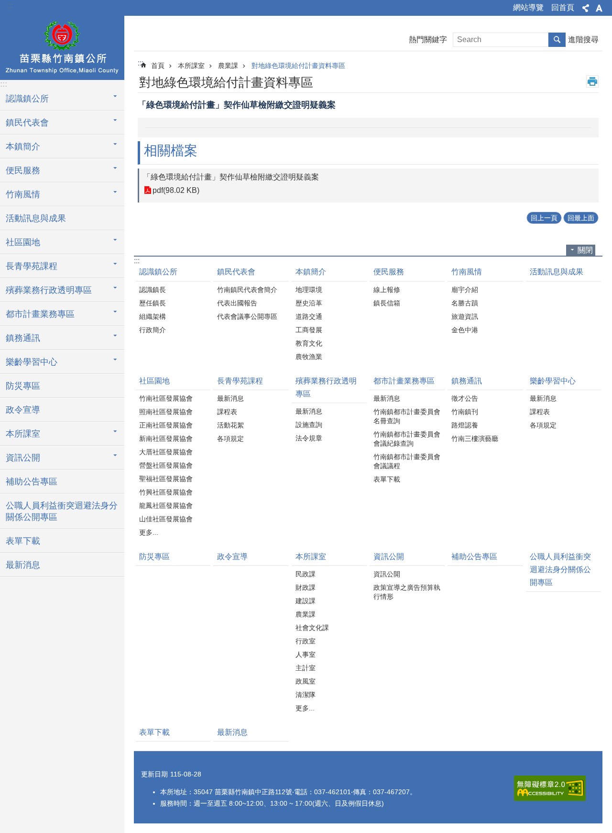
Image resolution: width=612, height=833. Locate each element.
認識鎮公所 (158, 272)
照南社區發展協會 (166, 412)
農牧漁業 (308, 356)
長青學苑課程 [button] (31, 266)
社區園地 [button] (23, 242)
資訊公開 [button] (23, 457)
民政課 (305, 574)
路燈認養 (464, 425)
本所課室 (191, 65)
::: (10, 5)
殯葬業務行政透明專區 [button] (49, 290)
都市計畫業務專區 (404, 381)
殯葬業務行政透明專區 (326, 387)
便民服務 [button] (23, 170)
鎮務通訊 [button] (23, 338)
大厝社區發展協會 (166, 452)
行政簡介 (152, 330)
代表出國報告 (237, 303)
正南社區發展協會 (166, 425)
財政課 (305, 587)
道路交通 (308, 316)
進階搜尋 (583, 39)
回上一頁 (544, 218)
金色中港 (464, 330)
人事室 (305, 654)
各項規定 (230, 438)
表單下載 (23, 541)
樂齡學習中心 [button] (31, 362)
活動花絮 (230, 425)
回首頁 (562, 7)
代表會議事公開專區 (247, 316)
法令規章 (308, 438)
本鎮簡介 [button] (23, 146)
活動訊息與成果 (36, 218)
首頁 (157, 65)
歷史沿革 (308, 303)
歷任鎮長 (152, 303)
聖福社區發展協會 (166, 479)
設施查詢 (308, 424)
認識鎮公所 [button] (27, 98)
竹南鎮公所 (62, 46)
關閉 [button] (585, 250)
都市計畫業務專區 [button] (40, 314)
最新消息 (23, 565)
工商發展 (308, 330)
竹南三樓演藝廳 (474, 438)
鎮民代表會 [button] (27, 122)
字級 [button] (599, 8)
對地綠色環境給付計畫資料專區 (298, 65)
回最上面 (581, 218)
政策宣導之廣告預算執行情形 (406, 592)
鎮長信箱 (386, 303)
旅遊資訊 (464, 316)
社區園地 (154, 381)
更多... (148, 532)
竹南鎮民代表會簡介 (247, 289)
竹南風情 (466, 272)
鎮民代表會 (236, 272)
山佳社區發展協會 (166, 519)
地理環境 (308, 289)
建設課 (305, 601)
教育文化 (308, 343)
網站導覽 (528, 7)
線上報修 (386, 289)
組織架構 (152, 316)
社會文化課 (312, 627)
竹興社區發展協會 (166, 492)
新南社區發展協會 (166, 438)
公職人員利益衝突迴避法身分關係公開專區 (62, 511)
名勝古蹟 (464, 303)
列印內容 (592, 81)
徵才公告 (464, 398)
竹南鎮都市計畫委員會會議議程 (406, 461)
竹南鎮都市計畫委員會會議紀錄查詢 (406, 438)
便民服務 (388, 272)
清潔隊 (305, 694)
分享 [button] (585, 8)
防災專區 (23, 386)
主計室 (305, 668)
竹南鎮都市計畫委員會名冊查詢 (406, 416)
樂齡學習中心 (553, 381)
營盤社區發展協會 (166, 465)
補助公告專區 (31, 481)
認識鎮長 (152, 289)
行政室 (305, 641)
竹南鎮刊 (464, 412)
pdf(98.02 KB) (176, 190)
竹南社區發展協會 (166, 398)
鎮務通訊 (466, 381)
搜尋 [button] (557, 40)
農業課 (228, 65)
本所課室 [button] (23, 434)
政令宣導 (23, 410)
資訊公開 (388, 556)
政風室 (305, 681)
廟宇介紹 (464, 289)
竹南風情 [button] (23, 194)
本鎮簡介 (310, 272)
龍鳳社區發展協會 (166, 505)
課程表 (227, 412)
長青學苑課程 (240, 381)
